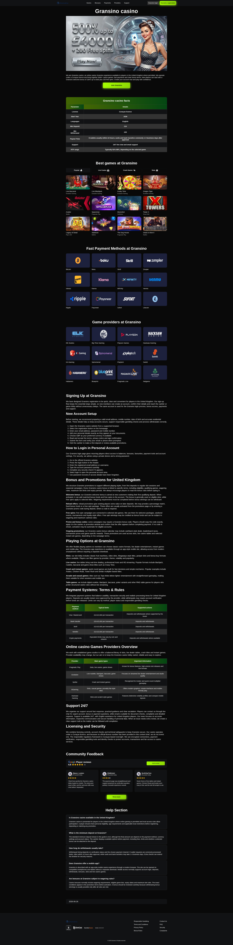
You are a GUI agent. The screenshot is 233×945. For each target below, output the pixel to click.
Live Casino (102, 170)
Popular (76, 170)
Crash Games (128, 170)
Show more (116, 797)
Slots (153, 170)
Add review (155, 763)
